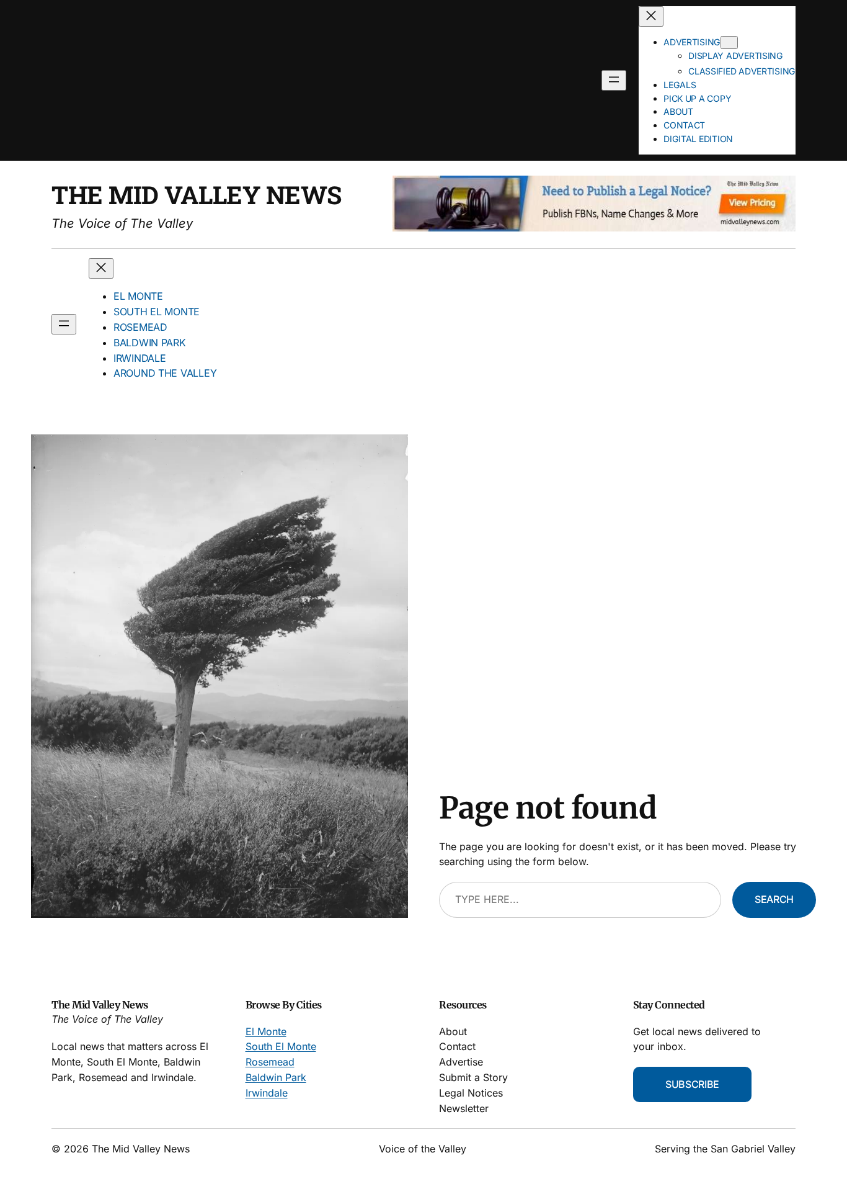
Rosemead (270, 1062)
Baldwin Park (276, 1077)
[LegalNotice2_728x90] (594, 228)
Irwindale (267, 1093)
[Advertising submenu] (729, 42)
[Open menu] (613, 80)
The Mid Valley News (196, 194)
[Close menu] (651, 16)
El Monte (266, 1031)
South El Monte (281, 1046)
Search (774, 899)
